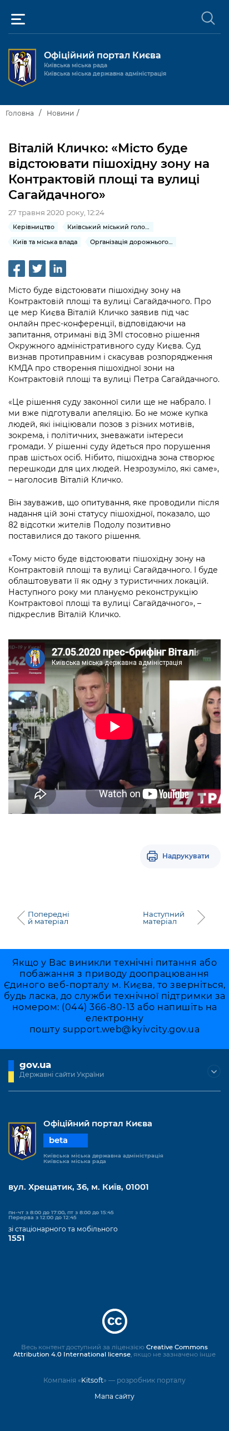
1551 (16, 1238)
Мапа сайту (114, 1396)
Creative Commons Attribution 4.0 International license (110, 1351)
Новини (60, 113)
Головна (20, 113)
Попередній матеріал (48, 918)
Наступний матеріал (164, 918)
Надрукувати (186, 856)
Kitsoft (92, 1380)
